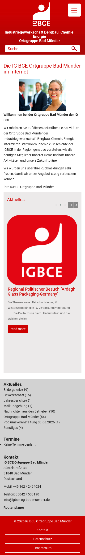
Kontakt (42, 530)
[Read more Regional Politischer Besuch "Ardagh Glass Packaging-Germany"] (42, 250)
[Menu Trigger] (74, 10)
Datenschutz (42, 539)
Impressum (43, 548)
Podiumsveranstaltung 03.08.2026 (29, 422)
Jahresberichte (15, 400)
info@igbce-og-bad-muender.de (27, 500)
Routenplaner (14, 507)
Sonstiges (11, 428)
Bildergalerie (12, 390)
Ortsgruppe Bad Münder (21, 417)
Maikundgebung (15, 406)
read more (18, 329)
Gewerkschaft (14, 395)
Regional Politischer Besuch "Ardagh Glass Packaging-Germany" (41, 292)
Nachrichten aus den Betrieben (26, 411)
